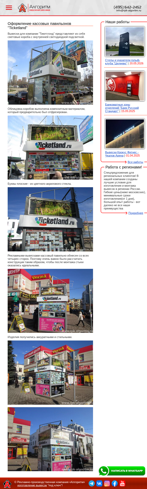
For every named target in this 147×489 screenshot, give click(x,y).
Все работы (135, 162)
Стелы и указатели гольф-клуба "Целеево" (122, 61)
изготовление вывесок (32, 485)
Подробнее (135, 213)
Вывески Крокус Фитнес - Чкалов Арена (122, 154)
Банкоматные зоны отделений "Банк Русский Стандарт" (122, 108)
